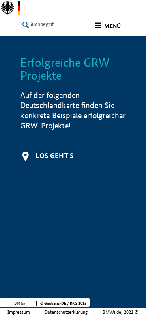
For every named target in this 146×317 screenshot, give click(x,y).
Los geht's (54, 155)
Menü (112, 26)
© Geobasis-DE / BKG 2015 (63, 303)
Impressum (18, 312)
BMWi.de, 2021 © (121, 312)
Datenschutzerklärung (66, 312)
